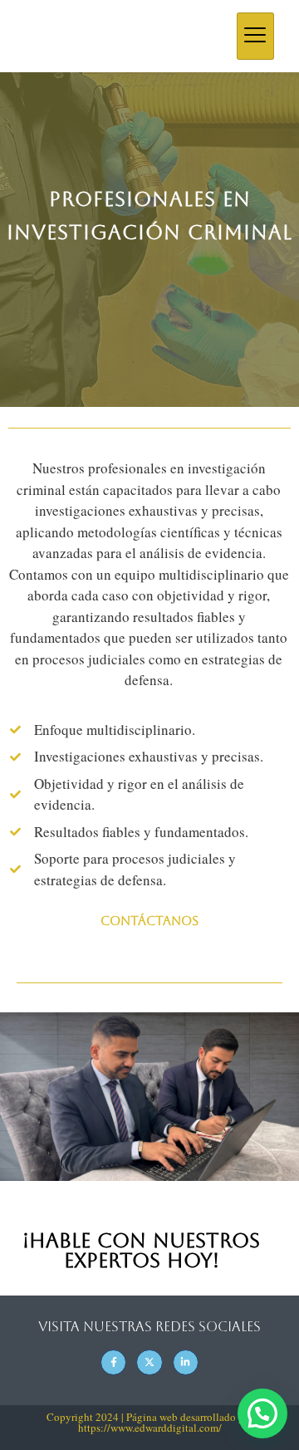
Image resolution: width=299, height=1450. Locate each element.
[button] (262, 1413)
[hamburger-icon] (255, 36)
